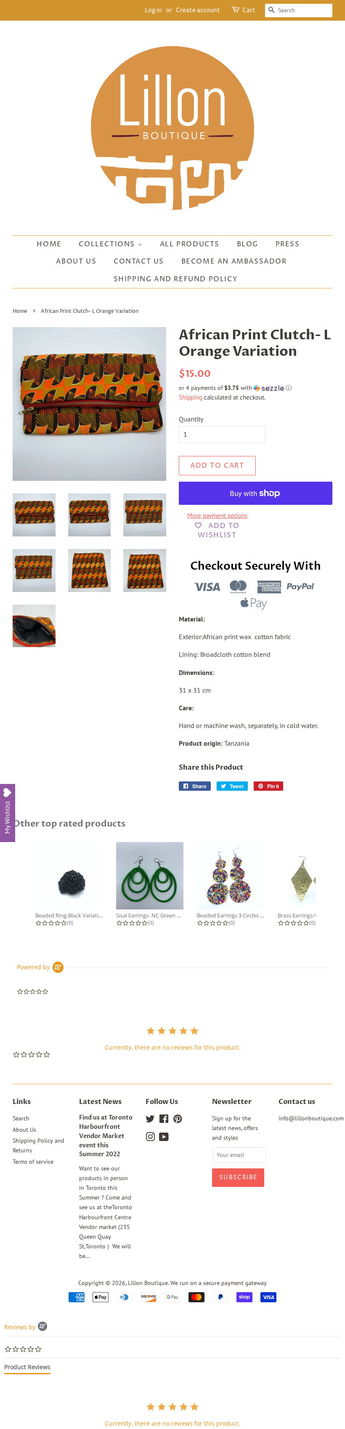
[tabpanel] (172, 1414)
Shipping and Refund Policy (176, 279)
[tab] (27, 1368)
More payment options (217, 516)
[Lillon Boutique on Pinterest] (177, 1120)
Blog (247, 244)
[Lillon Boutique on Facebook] (164, 1120)
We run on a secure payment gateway (218, 1283)
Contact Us (139, 261)
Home (49, 244)
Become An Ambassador (234, 261)
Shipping (190, 397)
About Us (76, 261)
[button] (255, 388)
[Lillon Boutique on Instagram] (150, 1138)
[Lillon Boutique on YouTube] (164, 1138)
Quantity (191, 419)
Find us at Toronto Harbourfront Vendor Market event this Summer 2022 (106, 1136)
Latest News (100, 1101)
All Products (190, 244)
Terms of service (33, 1161)
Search (21, 1118)
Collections (108, 244)
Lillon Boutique (148, 1283)
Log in (153, 10)
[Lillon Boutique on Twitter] (150, 1120)
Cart (248, 10)
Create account (198, 10)
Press (288, 244)
